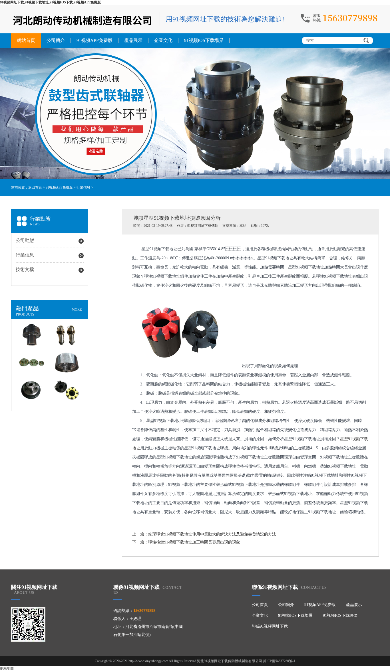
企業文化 (163, 40)
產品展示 (133, 40)
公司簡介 (56, 40)
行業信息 (83, 187)
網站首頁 (26, 40)
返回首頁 (35, 187)
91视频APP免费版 (94, 40)
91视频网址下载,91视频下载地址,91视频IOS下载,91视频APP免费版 (50, 2)
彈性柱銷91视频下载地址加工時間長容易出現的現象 (194, 542)
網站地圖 (7, 668)
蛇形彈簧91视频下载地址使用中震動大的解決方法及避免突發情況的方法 (212, 534)
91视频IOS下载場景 (204, 40)
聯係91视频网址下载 (270, 626)
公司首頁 (260, 605)
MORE (77, 310)
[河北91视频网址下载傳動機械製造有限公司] (82, 20)
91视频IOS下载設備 (340, 615)
